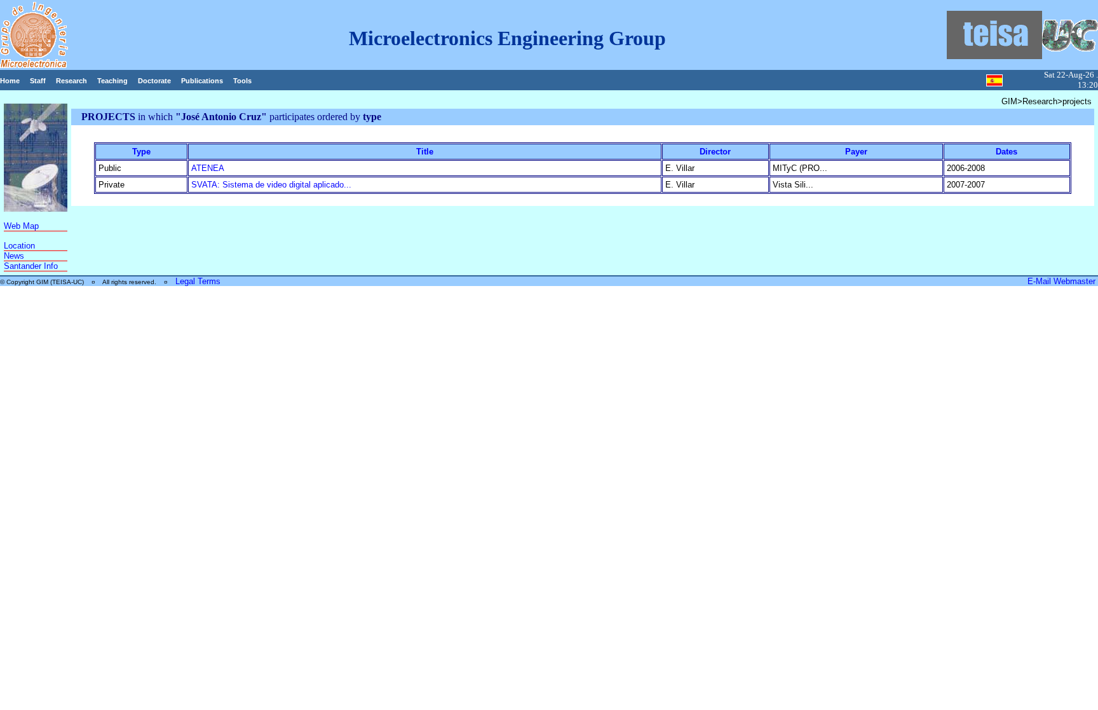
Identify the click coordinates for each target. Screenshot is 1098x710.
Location (19, 245)
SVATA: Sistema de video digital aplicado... (271, 184)
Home (10, 81)
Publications (202, 81)
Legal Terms (197, 281)
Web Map (21, 226)
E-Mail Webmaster (1062, 281)
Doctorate (154, 81)
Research (71, 81)
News (14, 256)
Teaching (112, 81)
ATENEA (207, 168)
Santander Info (31, 266)
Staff (38, 81)
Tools (242, 81)
